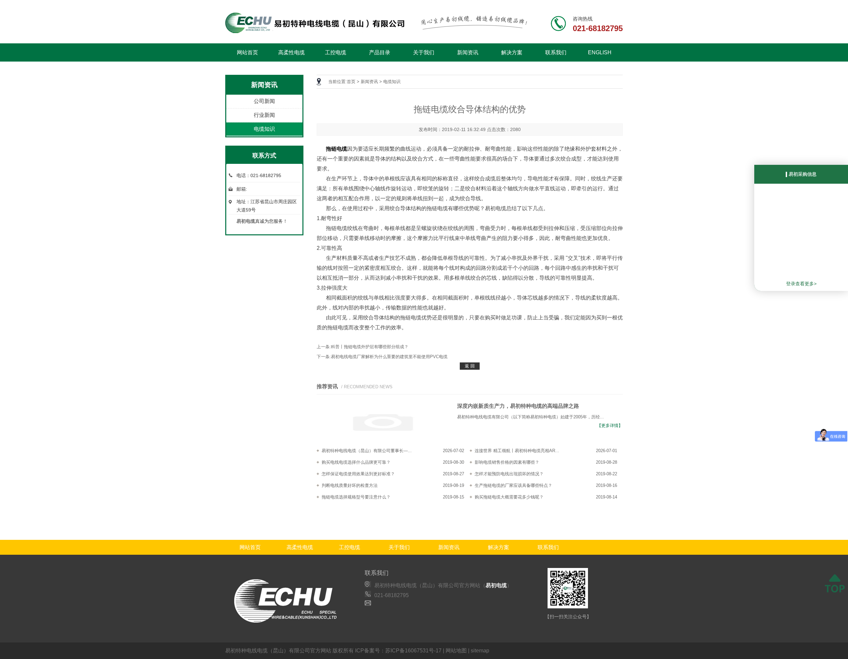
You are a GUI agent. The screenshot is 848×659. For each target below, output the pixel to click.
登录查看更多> (801, 283)
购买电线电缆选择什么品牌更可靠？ (356, 462)
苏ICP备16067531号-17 (413, 650)
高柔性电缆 (291, 52)
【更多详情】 (610, 425)
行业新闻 (264, 115)
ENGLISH (599, 52)
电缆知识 (264, 129)
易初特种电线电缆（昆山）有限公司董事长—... (367, 450)
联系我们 (555, 52)
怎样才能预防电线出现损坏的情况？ (509, 473)
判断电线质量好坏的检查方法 (350, 485)
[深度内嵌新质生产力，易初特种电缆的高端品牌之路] (383, 423)
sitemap (480, 650)
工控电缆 (335, 52)
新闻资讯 (467, 52)
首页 (351, 81)
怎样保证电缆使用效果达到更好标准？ (358, 473)
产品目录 (379, 52)
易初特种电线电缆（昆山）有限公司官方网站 (278, 650)
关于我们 (423, 52)
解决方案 (511, 52)
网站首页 (247, 52)
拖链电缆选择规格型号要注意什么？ (356, 496)
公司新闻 (264, 101)
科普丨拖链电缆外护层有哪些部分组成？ (369, 346)
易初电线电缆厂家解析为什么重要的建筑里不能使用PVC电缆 (389, 356)
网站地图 (456, 650)
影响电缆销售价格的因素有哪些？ (507, 462)
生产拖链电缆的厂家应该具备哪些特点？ (513, 485)
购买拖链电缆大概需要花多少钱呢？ (509, 496)
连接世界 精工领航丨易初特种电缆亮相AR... (517, 450)
